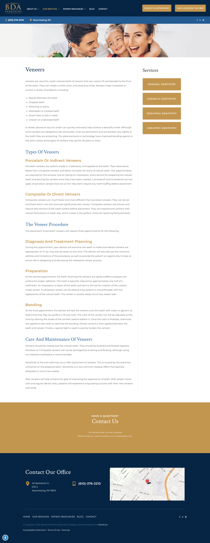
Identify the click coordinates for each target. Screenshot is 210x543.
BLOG (80, 516)
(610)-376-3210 (15, 20)
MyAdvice (103, 525)
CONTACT (91, 516)
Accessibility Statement (34, 530)
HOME (26, 516)
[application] (38, 9)
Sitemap (66, 530)
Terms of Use (54, 530)
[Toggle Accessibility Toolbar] (5, 538)
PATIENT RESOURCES (63, 516)
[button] (156, 8)
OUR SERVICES (40, 516)
